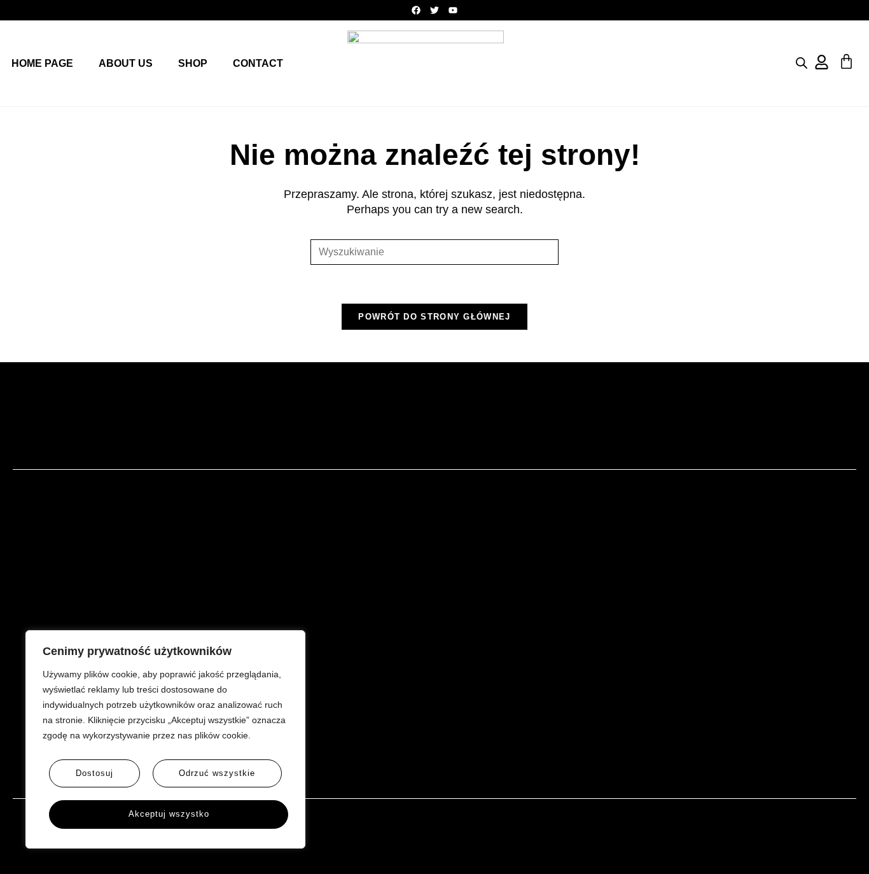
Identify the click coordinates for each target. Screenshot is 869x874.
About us (126, 63)
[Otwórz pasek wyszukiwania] (801, 63)
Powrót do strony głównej (434, 316)
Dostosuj (94, 773)
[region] (165, 739)
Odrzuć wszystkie (217, 773)
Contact (258, 63)
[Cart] (846, 61)
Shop (192, 63)
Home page (42, 63)
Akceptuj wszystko (169, 814)
